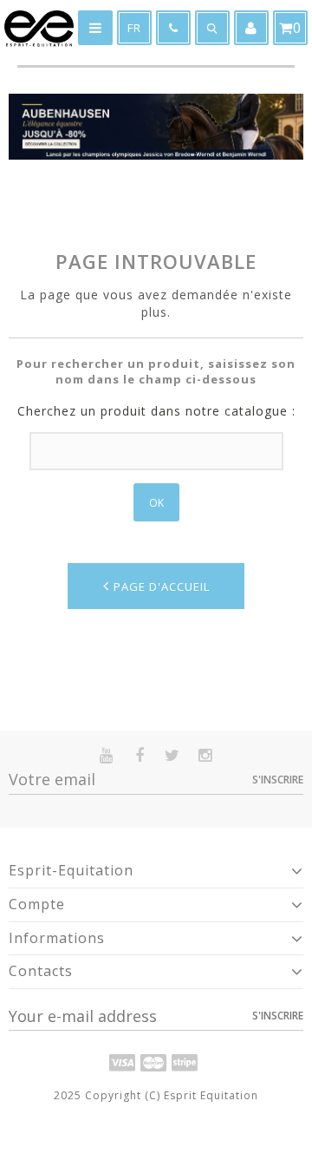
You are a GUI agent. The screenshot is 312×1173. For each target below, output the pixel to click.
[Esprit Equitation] (39, 28)
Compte (37, 904)
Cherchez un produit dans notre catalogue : (156, 411)
